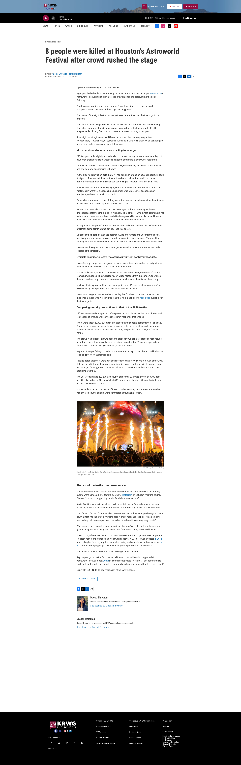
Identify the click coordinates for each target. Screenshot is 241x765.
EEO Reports (167, 740)
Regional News (135, 732)
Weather (166, 727)
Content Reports (169, 744)
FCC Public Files (169, 738)
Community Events (103, 727)
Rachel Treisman (75, 74)
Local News (133, 727)
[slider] (57, 18)
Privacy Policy (168, 746)
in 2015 (158, 538)
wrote (106, 560)
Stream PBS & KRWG (104, 721)
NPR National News (53, 41)
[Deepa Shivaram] (82, 603)
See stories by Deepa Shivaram (106, 605)
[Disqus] (120, 678)
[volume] (53, 18)
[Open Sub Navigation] (50, 26)
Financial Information (171, 742)
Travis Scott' (156, 93)
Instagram (127, 495)
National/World (135, 738)
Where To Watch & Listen (106, 743)
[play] (46, 18)
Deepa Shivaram (60, 74)
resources (145, 297)
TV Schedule (101, 732)
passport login (156, 7)
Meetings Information (171, 736)
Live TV (175, 6)
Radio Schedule (102, 738)
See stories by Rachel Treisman (93, 627)
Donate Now (167, 721)
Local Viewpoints (136, 743)
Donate (192, 6)
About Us (113, 26)
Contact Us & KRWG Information (142, 721)
